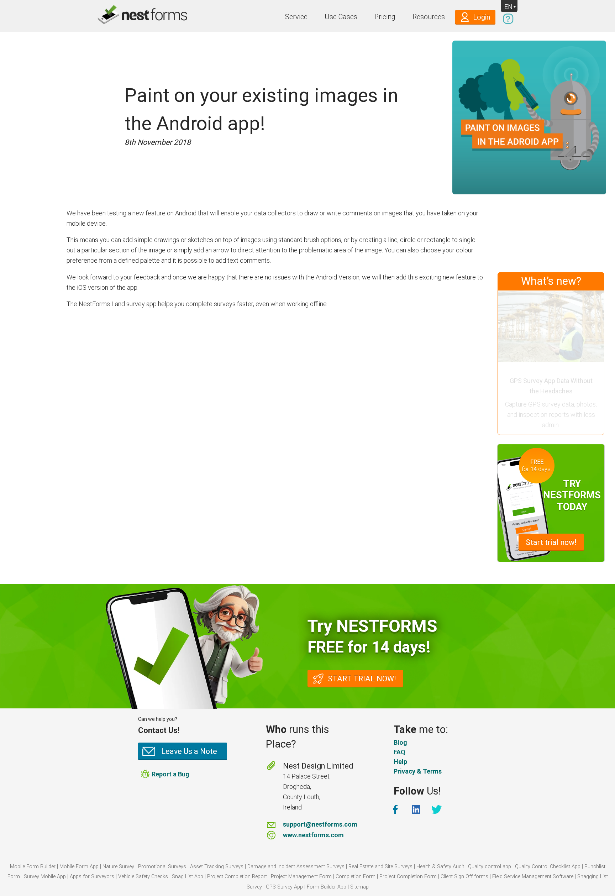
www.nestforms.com (313, 835)
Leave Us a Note (189, 751)
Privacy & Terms (418, 771)
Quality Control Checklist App (547, 867)
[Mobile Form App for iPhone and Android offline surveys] (127, 15)
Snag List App (187, 877)
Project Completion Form (408, 877)
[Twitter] (437, 809)
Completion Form (355, 877)
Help (400, 761)
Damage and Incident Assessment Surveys (296, 867)
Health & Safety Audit (440, 867)
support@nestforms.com (320, 824)
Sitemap (359, 887)
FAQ (399, 752)
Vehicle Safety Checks (143, 877)
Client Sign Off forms (464, 877)
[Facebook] (396, 809)
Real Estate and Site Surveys (380, 867)
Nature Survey (118, 867)
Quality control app (489, 867)
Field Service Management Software (532, 877)
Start (551, 542)
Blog (400, 742)
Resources (428, 17)
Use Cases (341, 17)
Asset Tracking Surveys (216, 867)
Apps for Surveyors (92, 877)
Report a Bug (170, 774)
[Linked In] (416, 809)
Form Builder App (326, 887)
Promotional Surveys (162, 867)
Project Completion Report (237, 877)
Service (296, 17)
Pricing (384, 17)
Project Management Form (301, 877)
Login (481, 17)
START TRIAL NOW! (362, 678)
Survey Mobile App (45, 877)
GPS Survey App (284, 887)
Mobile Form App (79, 867)
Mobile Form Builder (33, 867)
